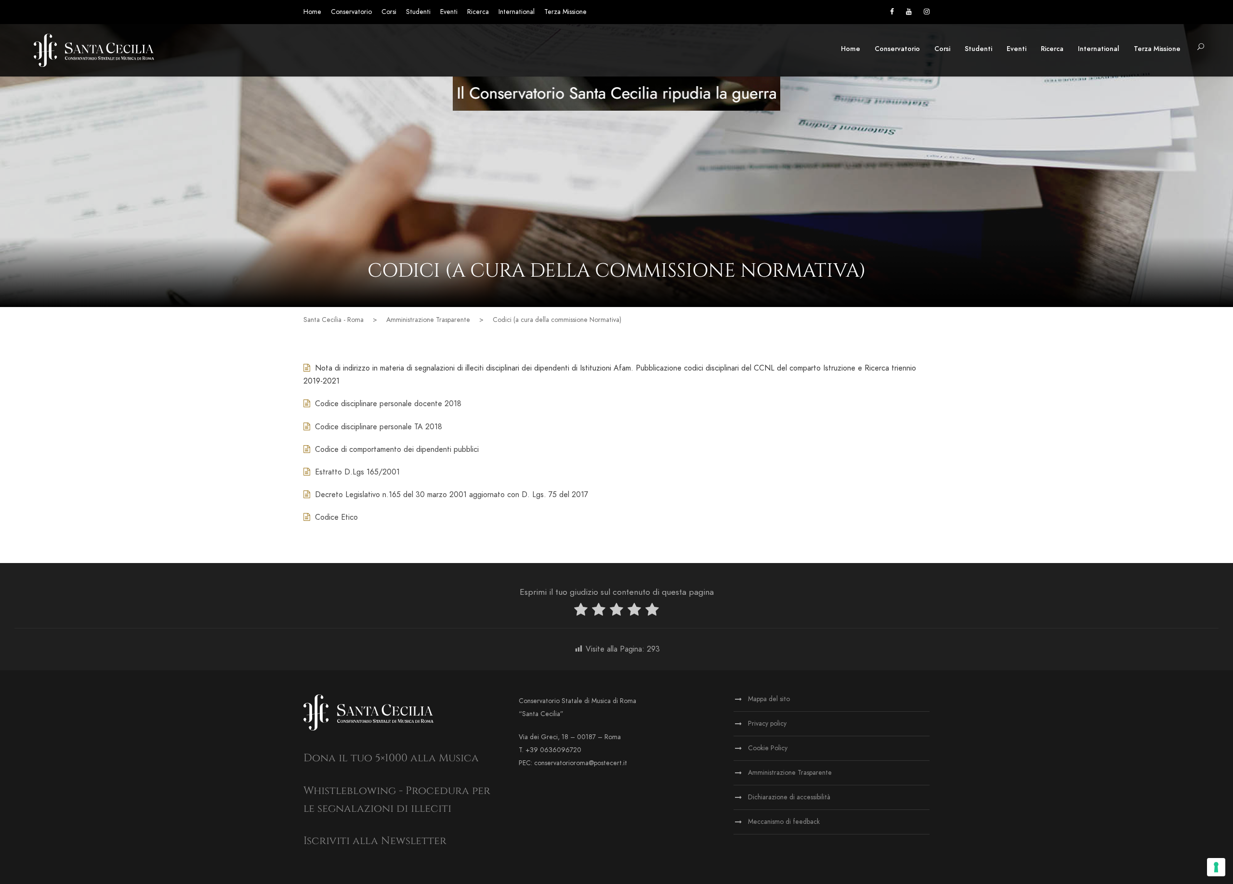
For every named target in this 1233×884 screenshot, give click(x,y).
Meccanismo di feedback (784, 821)
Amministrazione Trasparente (790, 772)
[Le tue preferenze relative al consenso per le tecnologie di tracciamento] (1216, 867)
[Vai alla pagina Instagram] (927, 11)
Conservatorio (351, 11)
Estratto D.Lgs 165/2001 (357, 472)
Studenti (418, 11)
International (516, 11)
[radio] (581, 611)
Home (312, 11)
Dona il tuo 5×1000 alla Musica (391, 758)
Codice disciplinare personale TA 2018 (378, 427)
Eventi (449, 11)
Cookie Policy (767, 748)
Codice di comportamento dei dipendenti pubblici (397, 449)
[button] (1200, 47)
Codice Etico (336, 517)
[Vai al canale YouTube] (909, 11)
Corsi (388, 11)
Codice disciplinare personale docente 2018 (388, 403)
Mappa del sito (769, 699)
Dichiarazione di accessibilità (789, 797)
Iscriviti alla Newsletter (374, 841)
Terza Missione (565, 11)
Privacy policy (767, 723)
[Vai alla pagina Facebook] (892, 11)
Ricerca (478, 11)
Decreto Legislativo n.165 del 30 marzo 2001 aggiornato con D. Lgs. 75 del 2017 (451, 494)
